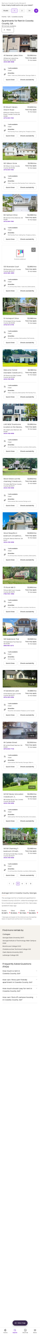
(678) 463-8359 (9, 697)
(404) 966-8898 (9, 62)
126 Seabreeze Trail (11, 639)
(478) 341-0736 (9, 324)
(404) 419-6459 (9, 379)
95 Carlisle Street (10, 742)
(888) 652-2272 (9, 645)
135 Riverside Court (11, 267)
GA (9, 17)
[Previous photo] (4, 43)
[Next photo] (35, 43)
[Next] (36, 11)
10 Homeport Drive (11, 318)
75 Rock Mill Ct (9, 587)
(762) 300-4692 (9, 594)
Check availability (27, 80)
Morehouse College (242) (12, 946)
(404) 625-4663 (9, 273)
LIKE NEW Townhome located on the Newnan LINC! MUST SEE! (13, 427)
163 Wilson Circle (10, 163)
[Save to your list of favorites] (33, 38)
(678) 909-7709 (9, 749)
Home (4, 17)
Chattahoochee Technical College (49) (17, 949)
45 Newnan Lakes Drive (13, 55)
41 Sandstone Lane (11, 691)
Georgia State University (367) (13, 938)
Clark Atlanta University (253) (13, 952)
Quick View (10, 80)
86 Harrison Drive (10, 215)
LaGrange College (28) (11, 955)
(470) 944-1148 (9, 118)
